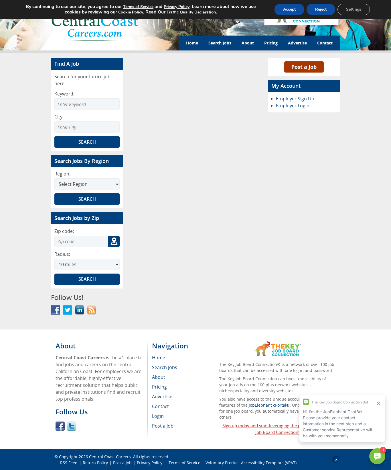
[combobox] (87, 127)
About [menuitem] (158, 377)
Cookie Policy (130, 12)
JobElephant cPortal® (269, 405)
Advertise (297, 43)
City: (59, 117)
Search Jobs (219, 43)
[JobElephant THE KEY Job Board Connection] (277, 344)
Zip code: (64, 231)
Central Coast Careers (110, 456)
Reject (321, 9)
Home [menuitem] (158, 357)
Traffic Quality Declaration (191, 12)
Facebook (60, 426)
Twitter (71, 426)
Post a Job (304, 66)
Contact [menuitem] (160, 406)
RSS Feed (69, 462)
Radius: (62, 254)
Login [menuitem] (158, 416)
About (248, 43)
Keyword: (64, 94)
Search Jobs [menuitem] (164, 367)
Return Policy (95, 462)
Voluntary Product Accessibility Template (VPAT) (251, 462)
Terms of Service (184, 462)
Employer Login (292, 105)
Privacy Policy (150, 462)
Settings (353, 9)
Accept (289, 9)
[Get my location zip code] (114, 241)
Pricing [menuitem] (159, 387)
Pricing (271, 43)
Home (192, 43)
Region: (62, 174)
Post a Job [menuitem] (162, 426)
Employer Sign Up (295, 98)
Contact (325, 43)
